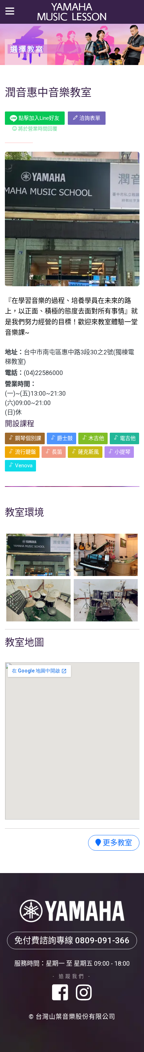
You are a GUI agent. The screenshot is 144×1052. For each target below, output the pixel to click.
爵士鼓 (64, 438)
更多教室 (116, 842)
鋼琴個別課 (27, 438)
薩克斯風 (88, 452)
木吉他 (95, 438)
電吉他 (127, 438)
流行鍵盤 (25, 452)
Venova (23, 465)
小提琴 (121, 452)
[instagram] (84, 993)
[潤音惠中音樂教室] (38, 555)
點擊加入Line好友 (38, 118)
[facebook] (62, 993)
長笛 (56, 452)
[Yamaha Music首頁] (71, 11)
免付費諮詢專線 (72, 940)
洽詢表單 (89, 118)
